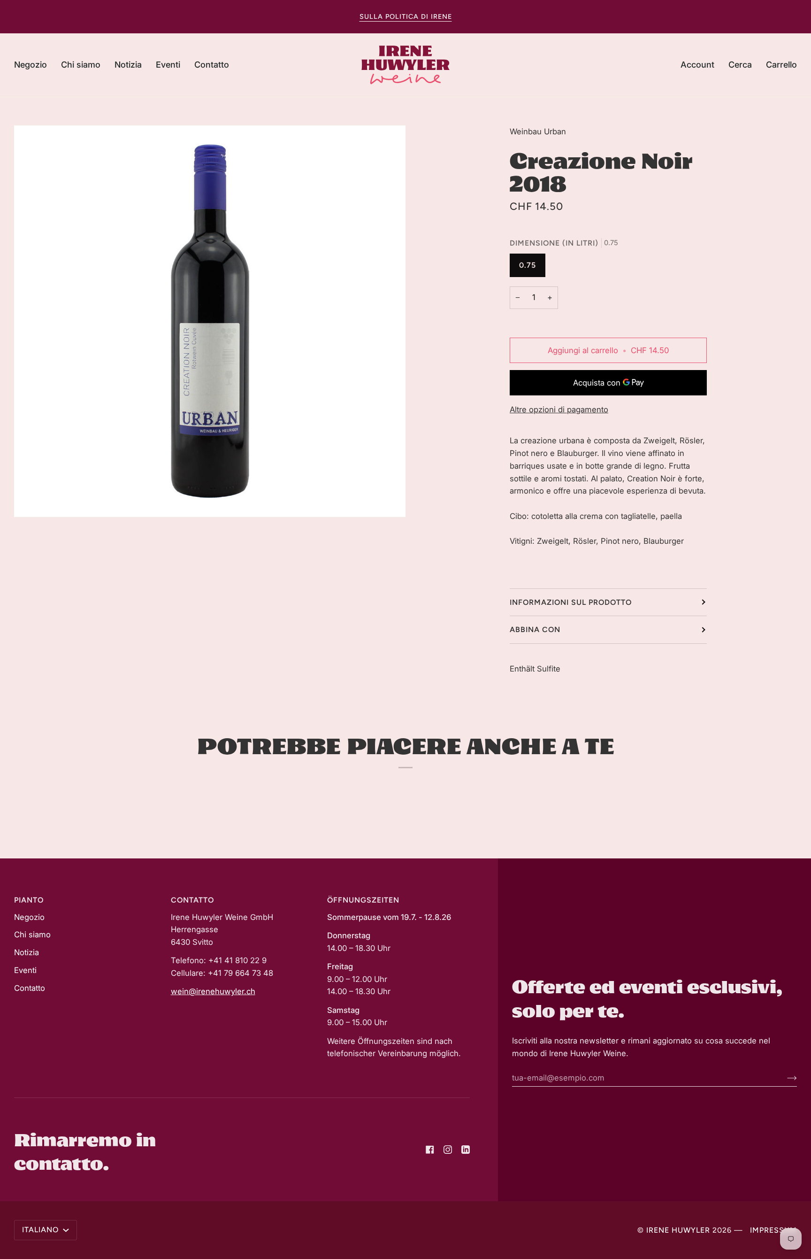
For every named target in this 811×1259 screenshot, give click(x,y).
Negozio (29, 917)
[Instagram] (448, 1149)
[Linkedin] (465, 1149)
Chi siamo (32, 934)
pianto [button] (29, 900)
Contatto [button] (192, 900)
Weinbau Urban (538, 131)
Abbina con (535, 629)
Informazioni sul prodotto (571, 602)
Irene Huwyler (678, 1230)
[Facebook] (430, 1149)
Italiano (41, 1229)
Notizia (26, 952)
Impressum (773, 1230)
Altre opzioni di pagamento (559, 409)
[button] (34, 65)
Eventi (25, 970)
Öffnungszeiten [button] (363, 900)
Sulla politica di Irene (406, 16)
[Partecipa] (784, 1077)
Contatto (29, 988)
